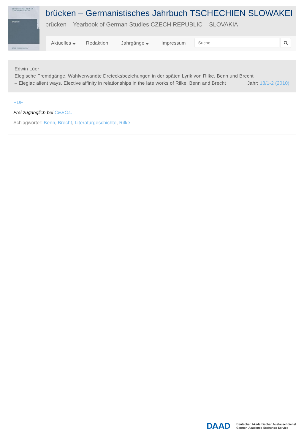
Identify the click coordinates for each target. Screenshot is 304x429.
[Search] (286, 43)
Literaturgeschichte (96, 122)
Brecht (65, 122)
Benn (49, 122)
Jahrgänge (133, 43)
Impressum (174, 43)
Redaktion (97, 43)
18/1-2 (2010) (274, 83)
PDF (18, 102)
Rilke (124, 122)
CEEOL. (64, 112)
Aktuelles (61, 43)
